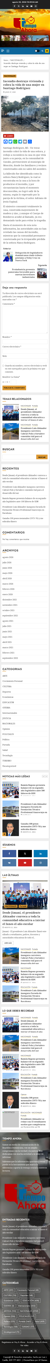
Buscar (8, 449)
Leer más (8, 943)
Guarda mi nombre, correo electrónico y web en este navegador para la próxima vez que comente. (26, 368)
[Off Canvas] (2, 51)
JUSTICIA (6, 718)
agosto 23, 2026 (29, 813)
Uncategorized (9, 766)
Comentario (8, 304)
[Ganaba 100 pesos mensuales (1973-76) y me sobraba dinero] (10, 809)
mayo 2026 (7, 573)
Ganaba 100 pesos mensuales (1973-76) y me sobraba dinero (33, 807)
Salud (5, 750)
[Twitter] (19, 6)
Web (4, 356)
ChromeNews (28, 1360)
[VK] (27, 6)
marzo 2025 (7, 647)
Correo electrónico (11, 346)
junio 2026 (7, 568)
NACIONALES (9, 76)
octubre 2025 (8, 610)
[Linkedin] (23, 6)
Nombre (7, 337)
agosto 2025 (7, 621)
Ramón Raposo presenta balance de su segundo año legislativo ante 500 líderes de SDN (33, 975)
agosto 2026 (7, 557)
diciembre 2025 (9, 599)
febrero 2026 (8, 589)
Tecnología (7, 755)
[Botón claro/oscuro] (37, 51)
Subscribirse (47, 51)
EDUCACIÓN (8, 702)
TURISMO (6, 760)
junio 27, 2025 (10, 92)
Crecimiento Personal (12, 681)
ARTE (4, 675)
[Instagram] (36, 6)
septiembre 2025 (10, 615)
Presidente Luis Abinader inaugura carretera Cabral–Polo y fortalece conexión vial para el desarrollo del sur (34, 433)
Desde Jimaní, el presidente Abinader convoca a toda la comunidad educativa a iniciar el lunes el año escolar (33, 416)
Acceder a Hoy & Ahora (37, 1342)
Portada (35, 406)
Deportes (6, 691)
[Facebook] (14, 6)
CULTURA (6, 686)
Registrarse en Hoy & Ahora (13, 1342)
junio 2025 (7, 631)
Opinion (6, 729)
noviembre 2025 (9, 605)
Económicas (7, 697)
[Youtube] (31, 6)
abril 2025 (7, 642)
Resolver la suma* (11, 377)
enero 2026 (7, 594)
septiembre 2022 (10, 658)
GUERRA (6, 707)
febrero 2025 (8, 652)
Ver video (24, 1345)
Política (5, 739)
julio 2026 (6, 562)
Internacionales (9, 713)
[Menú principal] (8, 51)
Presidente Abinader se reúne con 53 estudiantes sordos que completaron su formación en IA (33, 1123)
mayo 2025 (7, 637)
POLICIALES (8, 734)
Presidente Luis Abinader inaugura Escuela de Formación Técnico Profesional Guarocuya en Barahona (24, 510)
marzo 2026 (7, 583)
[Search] (42, 51)
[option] (25, 791)
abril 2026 (7, 578)
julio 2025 (6, 626)
